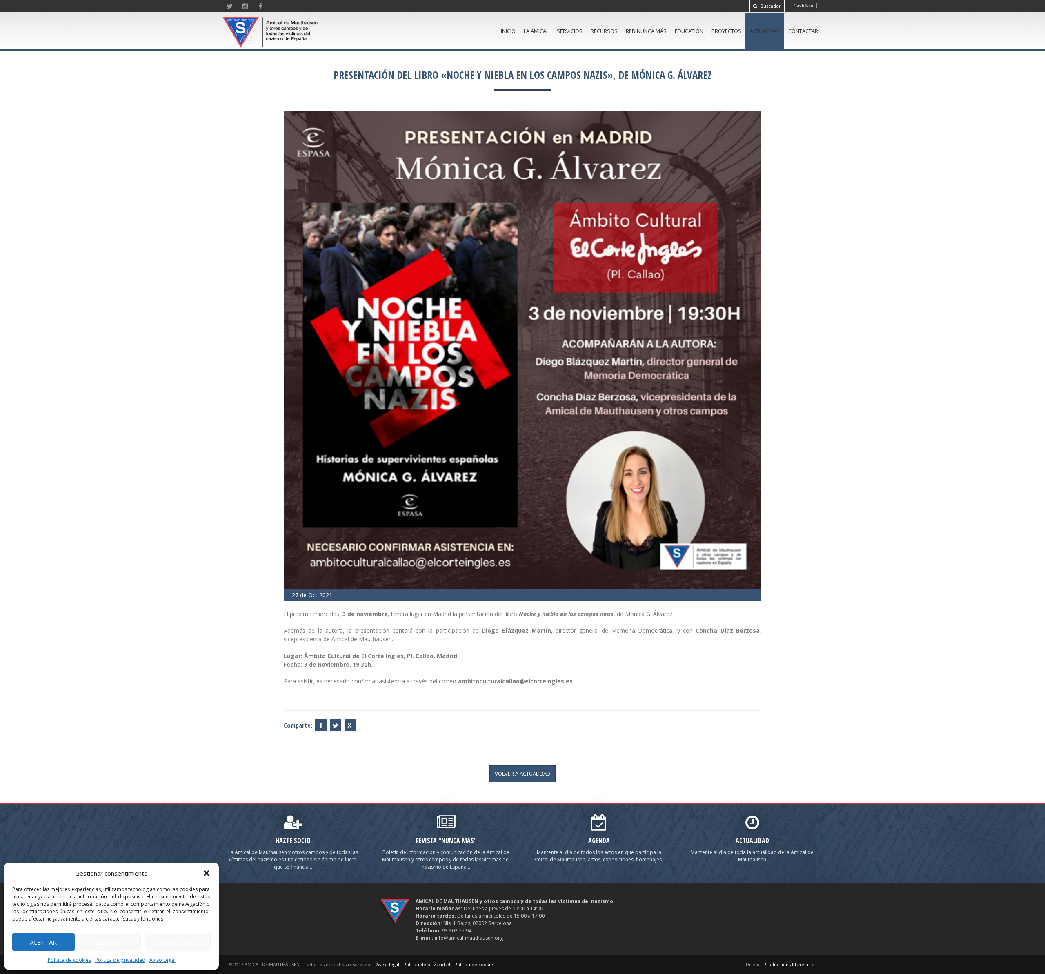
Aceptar (43, 942)
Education (689, 31)
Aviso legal (387, 964)
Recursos (604, 31)
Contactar (803, 31)
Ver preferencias (177, 942)
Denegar (110, 942)
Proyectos (726, 31)
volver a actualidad (522, 773)
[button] (206, 873)
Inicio (508, 31)
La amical (536, 31)
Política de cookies (69, 959)
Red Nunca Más (646, 31)
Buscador (770, 6)
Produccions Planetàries (789, 964)
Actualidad (764, 31)
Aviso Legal (162, 959)
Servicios (570, 31)
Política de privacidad (120, 959)
